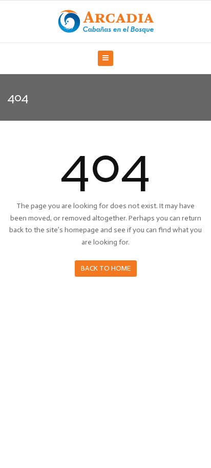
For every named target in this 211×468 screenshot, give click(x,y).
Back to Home (106, 268)
